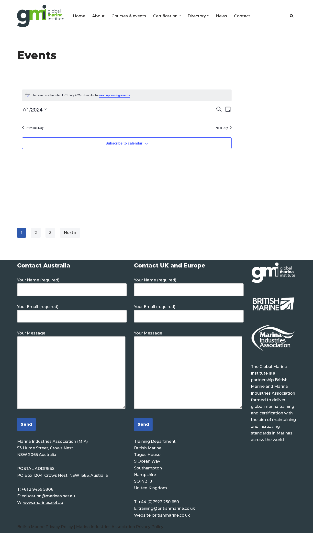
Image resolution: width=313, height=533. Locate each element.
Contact (242, 16)
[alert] (127, 95)
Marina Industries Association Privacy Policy (119, 526)
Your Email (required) (37, 306)
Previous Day (35, 128)
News (221, 16)
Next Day (222, 128)
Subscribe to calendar (124, 143)
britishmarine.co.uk (171, 515)
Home (79, 16)
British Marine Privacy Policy (45, 526)
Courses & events (129, 16)
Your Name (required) (38, 280)
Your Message (31, 333)
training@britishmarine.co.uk (166, 508)
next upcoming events (114, 95)
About (98, 16)
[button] (180, 16)
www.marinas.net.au (43, 502)
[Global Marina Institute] (41, 15)
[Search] (291, 16)
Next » (70, 232)
